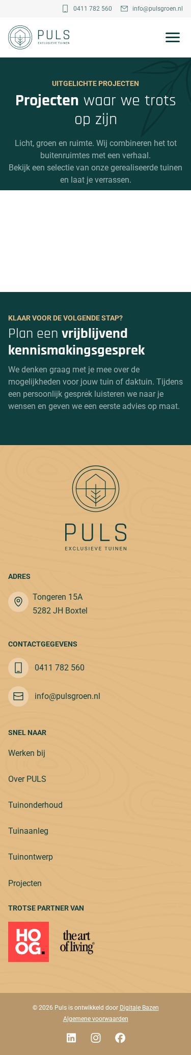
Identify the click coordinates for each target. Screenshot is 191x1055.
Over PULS (27, 779)
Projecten (25, 883)
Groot (71, 216)
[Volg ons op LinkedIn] (71, 1039)
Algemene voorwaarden (95, 1018)
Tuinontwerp (30, 857)
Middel (117, 216)
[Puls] (38, 37)
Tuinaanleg (28, 831)
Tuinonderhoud (35, 805)
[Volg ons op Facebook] (120, 1039)
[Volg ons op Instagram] (96, 1039)
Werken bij (26, 753)
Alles (27, 216)
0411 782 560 (92, 8)
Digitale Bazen (139, 1007)
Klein (164, 216)
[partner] (77, 942)
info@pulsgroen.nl (157, 8)
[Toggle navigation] (169, 37)
